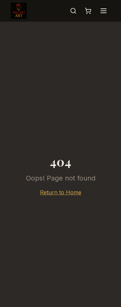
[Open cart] (88, 11)
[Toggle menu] (103, 11)
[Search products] (73, 11)
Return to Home (60, 192)
